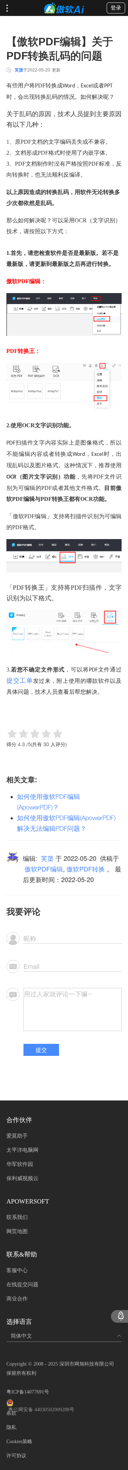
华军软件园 (19, 1164)
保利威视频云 (22, 1178)
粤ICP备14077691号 (27, 1392)
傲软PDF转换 (85, 868)
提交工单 (19, 680)
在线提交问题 (22, 1284)
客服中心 (17, 1270)
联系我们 (17, 1217)
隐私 (11, 1427)
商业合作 (17, 1299)
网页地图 (17, 1231)
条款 (11, 1413)
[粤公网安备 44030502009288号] (64, 1402)
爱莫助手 (17, 1136)
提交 (41, 1050)
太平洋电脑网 (22, 1150)
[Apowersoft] (64, 8)
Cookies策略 (19, 1441)
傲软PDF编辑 (44, 868)
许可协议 (16, 1455)
